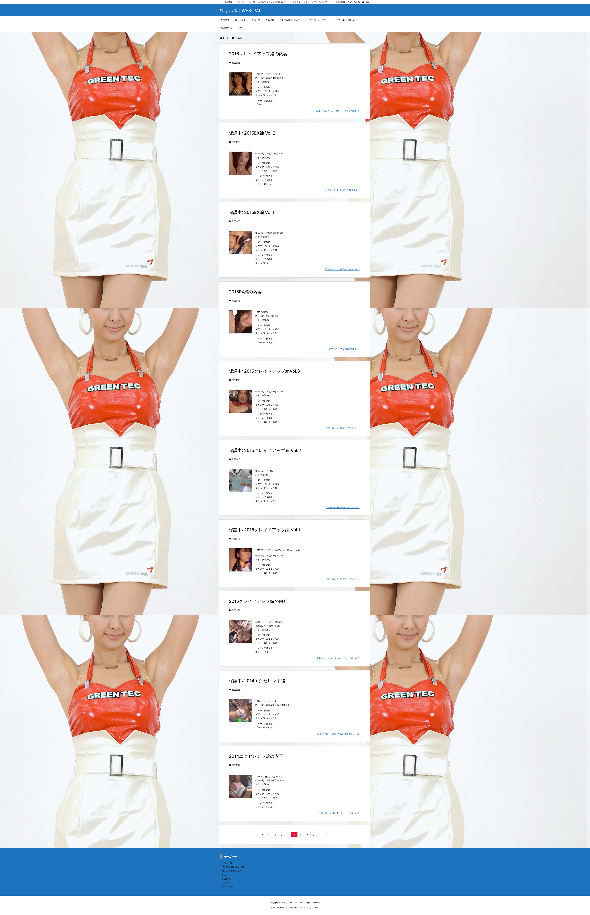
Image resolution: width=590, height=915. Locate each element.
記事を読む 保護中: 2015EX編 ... (342, 190)
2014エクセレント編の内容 (256, 756)
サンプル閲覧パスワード (279, 2)
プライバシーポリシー (301, 2)
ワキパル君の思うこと (323, 2)
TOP (350, 2)
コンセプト (239, 2)
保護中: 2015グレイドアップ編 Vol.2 (265, 450)
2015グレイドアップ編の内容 (258, 601)
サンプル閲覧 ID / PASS (233, 867)
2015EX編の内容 (245, 291)
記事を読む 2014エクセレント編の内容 (339, 813)
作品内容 (262, 2)
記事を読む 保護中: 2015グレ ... (343, 428)
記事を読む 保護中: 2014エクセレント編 (338, 733)
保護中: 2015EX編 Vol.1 (251, 212)
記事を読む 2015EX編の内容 (344, 348)
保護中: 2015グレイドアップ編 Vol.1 (264, 529)
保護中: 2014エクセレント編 (257, 680)
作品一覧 (251, 2)
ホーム (225, 38)
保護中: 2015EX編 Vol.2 (252, 133)
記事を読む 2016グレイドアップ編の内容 (338, 110)
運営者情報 (340, 2)
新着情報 (228, 2)
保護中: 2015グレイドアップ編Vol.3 (264, 371)
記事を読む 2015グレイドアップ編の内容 (338, 658)
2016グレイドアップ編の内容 (258, 53)
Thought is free (312, 907)
